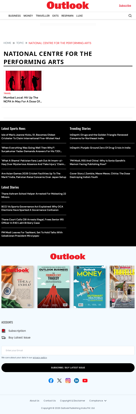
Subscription (17, 331)
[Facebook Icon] (51, 380)
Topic (20, 43)
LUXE (79, 15)
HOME (7, 43)
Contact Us (50, 400)
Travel (7, 93)
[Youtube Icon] (85, 380)
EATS (55, 15)
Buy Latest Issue (19, 337)
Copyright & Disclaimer (72, 400)
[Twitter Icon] (59, 380)
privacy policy (40, 357)
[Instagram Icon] (68, 380)
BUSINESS (14, 15)
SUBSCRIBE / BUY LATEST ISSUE (68, 367)
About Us (34, 400)
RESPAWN (67, 15)
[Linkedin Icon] (76, 380)
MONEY (28, 15)
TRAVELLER (43, 15)
